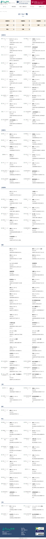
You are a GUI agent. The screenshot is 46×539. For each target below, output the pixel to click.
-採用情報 (23, 534)
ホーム (1, 11)
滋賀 (7, 25)
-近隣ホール (23, 532)
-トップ (22, 527)
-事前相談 (23, 528)
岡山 (7, 29)
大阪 (23, 25)
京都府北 (23, 21)
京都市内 (7, 21)
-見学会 (22, 533)
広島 (23, 29)
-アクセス (23, 531)
